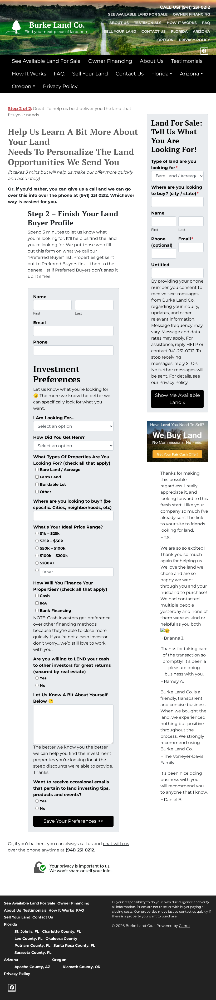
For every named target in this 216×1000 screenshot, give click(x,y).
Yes (43, 678)
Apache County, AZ (32, 967)
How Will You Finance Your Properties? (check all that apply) (70, 586)
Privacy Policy (194, 40)
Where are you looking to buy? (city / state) (176, 190)
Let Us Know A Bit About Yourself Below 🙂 (70, 698)
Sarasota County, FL (32, 952)
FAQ (206, 23)
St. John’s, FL (26, 931)
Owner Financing (191, 14)
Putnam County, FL (32, 945)
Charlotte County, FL (61, 931)
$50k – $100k (53, 548)
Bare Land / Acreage (60, 469)
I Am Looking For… (54, 417)
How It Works (182, 23)
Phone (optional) (162, 242)
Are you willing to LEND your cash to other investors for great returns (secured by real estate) (72, 665)
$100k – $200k (54, 555)
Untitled (160, 264)
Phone (40, 342)
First (36, 313)
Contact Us (153, 31)
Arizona (201, 31)
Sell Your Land (120, 31)
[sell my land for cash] (177, 441)
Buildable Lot (53, 484)
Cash (45, 595)
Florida (179, 31)
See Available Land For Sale (138, 14)
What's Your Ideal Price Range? (68, 527)
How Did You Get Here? (59, 437)
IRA (43, 603)
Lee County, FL (28, 938)
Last (78, 313)
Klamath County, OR (81, 967)
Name (39, 296)
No (42, 685)
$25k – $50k (51, 541)
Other (45, 491)
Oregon (165, 40)
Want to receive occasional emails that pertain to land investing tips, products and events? (71, 788)
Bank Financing (55, 610)
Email (39, 322)
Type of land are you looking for (173, 164)
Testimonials (147, 23)
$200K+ (47, 563)
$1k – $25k (50, 533)
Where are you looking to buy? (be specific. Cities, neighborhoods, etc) (72, 504)
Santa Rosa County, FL (74, 945)
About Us (119, 23)
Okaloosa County (61, 938)
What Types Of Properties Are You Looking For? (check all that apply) (71, 460)
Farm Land (50, 477)
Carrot (184, 925)
